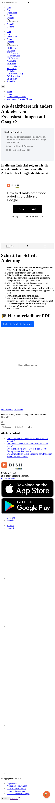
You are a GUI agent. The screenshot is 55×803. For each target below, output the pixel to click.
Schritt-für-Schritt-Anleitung (19, 146)
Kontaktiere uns (8, 478)
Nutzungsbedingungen (17, 786)
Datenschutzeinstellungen (18, 793)
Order (9, 15)
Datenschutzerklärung (16, 788)
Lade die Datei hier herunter (17, 324)
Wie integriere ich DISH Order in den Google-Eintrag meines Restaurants (27, 450)
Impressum (11, 783)
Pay (8, 10)
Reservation (12, 13)
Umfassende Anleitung (17, 96)
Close (4, 799)
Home (9, 91)
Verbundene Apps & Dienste (19, 99)
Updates (10, 26)
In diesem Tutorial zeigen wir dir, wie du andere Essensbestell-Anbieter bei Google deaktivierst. (26, 139)
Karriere (10, 525)
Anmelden (11, 24)
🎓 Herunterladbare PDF (18, 150)
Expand (14, 798)
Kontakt (10, 520)
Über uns (11, 518)
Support (10, 528)
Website (10, 18)
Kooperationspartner (16, 791)
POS (9, 7)
